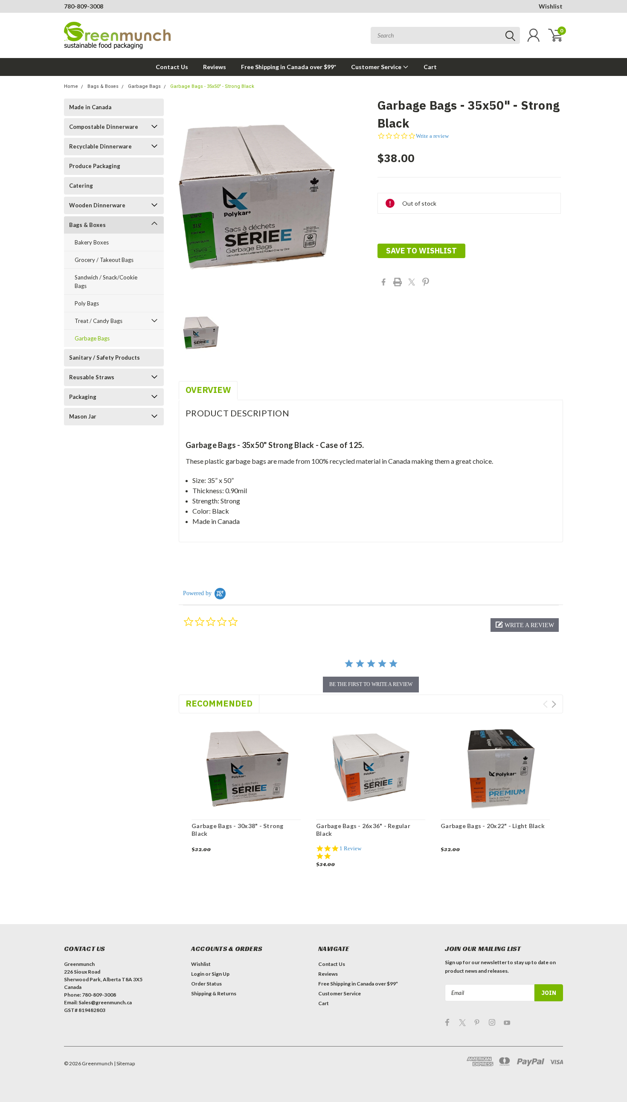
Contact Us (172, 66)
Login (197, 974)
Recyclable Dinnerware (100, 146)
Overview (208, 389)
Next (554, 704)
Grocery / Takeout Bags (104, 259)
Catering (81, 185)
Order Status (206, 983)
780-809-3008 (83, 6)
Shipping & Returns (213, 993)
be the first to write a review (370, 684)
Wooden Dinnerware (97, 205)
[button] (525, 625)
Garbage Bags (144, 86)
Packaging (82, 396)
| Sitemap (124, 1063)
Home (71, 86)
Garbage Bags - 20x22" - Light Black (493, 825)
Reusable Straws (91, 377)
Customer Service (377, 66)
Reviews (214, 66)
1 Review (350, 848)
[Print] (397, 282)
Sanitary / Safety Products (104, 357)
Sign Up (220, 974)
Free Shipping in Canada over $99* (288, 66)
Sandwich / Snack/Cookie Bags (106, 281)
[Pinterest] (425, 282)
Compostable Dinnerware (103, 126)
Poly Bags (87, 303)
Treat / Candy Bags (98, 320)
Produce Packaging (94, 166)
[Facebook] (383, 282)
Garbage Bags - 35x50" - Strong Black (212, 86)
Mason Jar (82, 416)
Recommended (219, 703)
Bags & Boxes (103, 86)
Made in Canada (90, 107)
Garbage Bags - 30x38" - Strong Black (238, 829)
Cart (430, 66)
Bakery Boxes (92, 242)
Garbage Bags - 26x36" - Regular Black (363, 829)
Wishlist (551, 6)
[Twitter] (411, 282)
